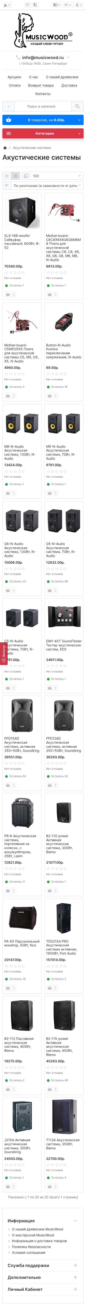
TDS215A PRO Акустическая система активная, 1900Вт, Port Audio (61, 947)
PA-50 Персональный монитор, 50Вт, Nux (21, 943)
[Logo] (43, 30)
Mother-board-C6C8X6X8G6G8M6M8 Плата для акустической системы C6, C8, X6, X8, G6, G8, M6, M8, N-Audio (63, 248)
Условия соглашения (28, 1252)
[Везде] (8, 106)
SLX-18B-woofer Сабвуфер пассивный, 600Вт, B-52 (22, 242)
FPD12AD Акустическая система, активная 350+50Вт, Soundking (63, 744)
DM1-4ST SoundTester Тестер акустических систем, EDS (64, 645)
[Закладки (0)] (28, 4)
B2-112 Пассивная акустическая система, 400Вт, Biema (19, 1045)
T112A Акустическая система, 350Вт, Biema (63, 1144)
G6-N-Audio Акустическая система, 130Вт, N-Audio (20, 550)
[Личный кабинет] (78, 4)
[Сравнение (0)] (36, 4)
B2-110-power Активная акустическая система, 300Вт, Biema (59, 844)
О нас (33, 77)
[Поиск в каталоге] (77, 106)
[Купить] (7, 294)
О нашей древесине (62, 77)
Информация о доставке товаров (39, 1241)
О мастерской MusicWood (33, 1235)
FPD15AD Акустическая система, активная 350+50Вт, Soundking (21, 744)
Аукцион (14, 77)
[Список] (6, 176)
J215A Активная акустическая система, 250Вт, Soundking (17, 1146)
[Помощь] (56, 4)
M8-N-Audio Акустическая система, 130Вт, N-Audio (20, 452)
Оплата (15, 85)
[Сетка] (15, 176)
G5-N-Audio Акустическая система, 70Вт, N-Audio (60, 550)
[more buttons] (13, 294)
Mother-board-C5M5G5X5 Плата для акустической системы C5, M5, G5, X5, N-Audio (21, 353)
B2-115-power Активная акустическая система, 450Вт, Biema (59, 1047)
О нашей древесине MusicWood (37, 1229)
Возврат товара (41, 85)
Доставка (69, 85)
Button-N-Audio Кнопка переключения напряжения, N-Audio (63, 351)
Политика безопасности (31, 1247)
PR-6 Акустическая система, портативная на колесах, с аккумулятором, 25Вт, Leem (20, 846)
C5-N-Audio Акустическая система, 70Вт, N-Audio (19, 647)
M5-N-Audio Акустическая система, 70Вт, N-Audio (60, 452)
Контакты (43, 94)
